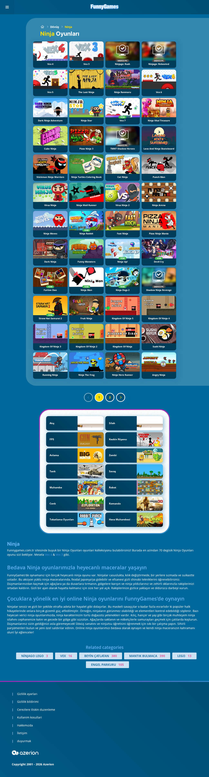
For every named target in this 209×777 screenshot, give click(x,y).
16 (70, 656)
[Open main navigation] (7, 7)
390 (162, 656)
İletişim (22, 733)
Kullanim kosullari (29, 717)
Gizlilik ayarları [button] (27, 694)
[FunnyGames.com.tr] (42, 27)
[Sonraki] (120, 397)
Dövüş (54, 27)
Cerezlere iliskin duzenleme (36, 710)
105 (121, 665)
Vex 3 (59, 554)
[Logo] (104, 7)
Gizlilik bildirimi (28, 702)
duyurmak (24, 741)
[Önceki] (88, 397)
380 (114, 656)
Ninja (68, 27)
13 (189, 656)
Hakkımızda (25, 725)
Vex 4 (48, 554)
